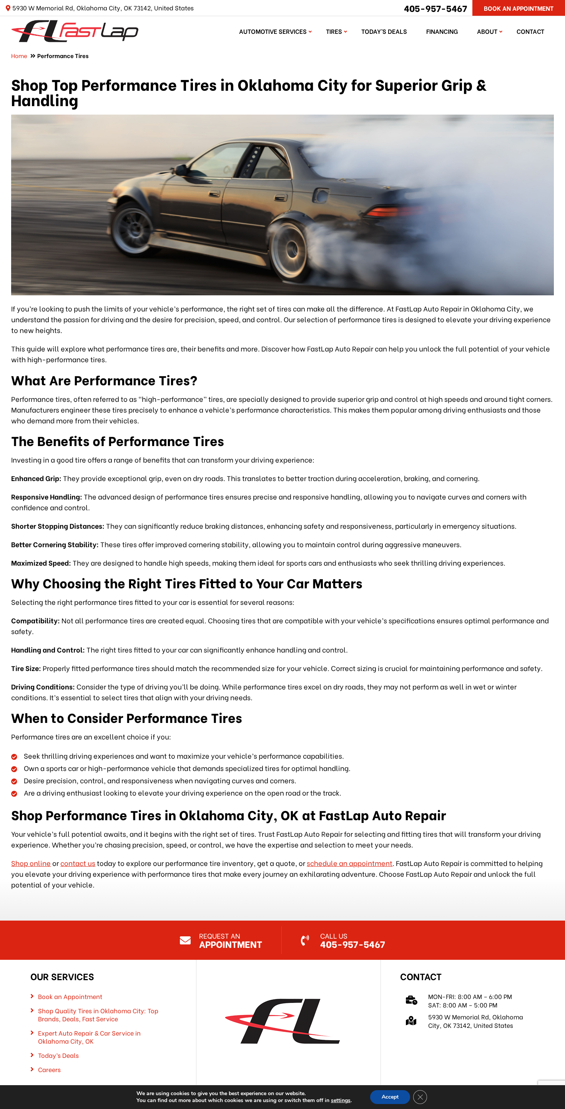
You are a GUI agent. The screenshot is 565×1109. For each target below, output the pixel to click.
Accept (390, 1097)
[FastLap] (74, 30)
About (487, 31)
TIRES (334, 31)
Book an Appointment (70, 996)
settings (341, 1100)
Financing (442, 31)
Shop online (31, 863)
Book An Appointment (518, 7)
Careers (49, 1069)
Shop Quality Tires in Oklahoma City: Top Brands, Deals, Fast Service (98, 1014)
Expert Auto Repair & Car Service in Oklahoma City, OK (89, 1037)
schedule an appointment (349, 863)
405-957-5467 (435, 7)
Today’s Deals (384, 31)
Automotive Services (273, 31)
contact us (77, 863)
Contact (530, 31)
